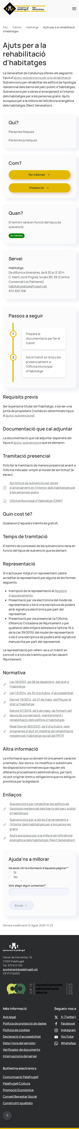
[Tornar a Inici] (24, 8)
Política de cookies (16, 1030)
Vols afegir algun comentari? (27, 885)
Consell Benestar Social (20, 1096)
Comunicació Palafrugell (20, 1077)
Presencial (36, 188)
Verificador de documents (21, 1049)
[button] (74, 8)
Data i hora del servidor (19, 1043)
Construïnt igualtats (18, 1103)
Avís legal (9, 1017)
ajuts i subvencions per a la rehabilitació (42, 78)
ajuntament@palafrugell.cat (20, 969)
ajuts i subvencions (19, 415)
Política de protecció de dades (24, 1023)
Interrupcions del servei (20, 1056)
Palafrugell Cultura (16, 1083)
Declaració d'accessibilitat (22, 1036)
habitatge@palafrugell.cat (28, 286)
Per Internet (37, 175)
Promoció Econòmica (18, 1090)
